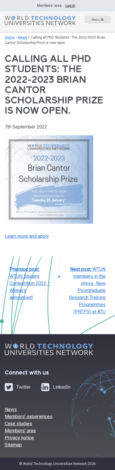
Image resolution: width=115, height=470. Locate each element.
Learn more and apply (27, 236)
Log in (70, 6)
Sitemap (13, 445)
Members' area (20, 430)
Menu (95, 19)
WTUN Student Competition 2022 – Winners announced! (29, 283)
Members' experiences (28, 416)
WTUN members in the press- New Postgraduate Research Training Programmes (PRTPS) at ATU (87, 290)
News (22, 37)
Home (9, 37)
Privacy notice (19, 438)
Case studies (18, 423)
